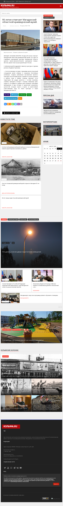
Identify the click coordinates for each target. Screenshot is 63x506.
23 (60, 158)
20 (52, 158)
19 (50, 158)
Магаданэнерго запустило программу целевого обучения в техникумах (39, 295)
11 (47, 156)
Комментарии (49, 17)
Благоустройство (7, 329)
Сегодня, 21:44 (5, 242)
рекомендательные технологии (20, 481)
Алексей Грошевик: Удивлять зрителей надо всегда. (14, 405)
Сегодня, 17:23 (5, 301)
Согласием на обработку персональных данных (37, 480)
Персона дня (48, 95)
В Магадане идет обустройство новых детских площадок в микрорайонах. (23, 340)
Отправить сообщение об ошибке (20, 52)
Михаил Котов (49, 107)
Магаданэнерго (24, 298)
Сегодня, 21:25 (5, 279)
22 (58, 158)
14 (55, 156)
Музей (4, 25)
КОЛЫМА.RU (7, 6)
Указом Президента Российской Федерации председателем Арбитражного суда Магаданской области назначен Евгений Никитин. (15, 285)
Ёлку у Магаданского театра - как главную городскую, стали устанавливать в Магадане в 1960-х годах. (15, 392)
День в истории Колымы (8, 193)
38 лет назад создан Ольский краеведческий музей (15, 198)
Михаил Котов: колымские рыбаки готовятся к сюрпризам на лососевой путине (52, 112)
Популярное (48, 15)
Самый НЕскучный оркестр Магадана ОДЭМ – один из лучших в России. (14, 409)
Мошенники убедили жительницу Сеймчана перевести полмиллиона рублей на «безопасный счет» (46, 285)
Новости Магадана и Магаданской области (10, 7)
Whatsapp (22, 94)
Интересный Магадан (11, 98)
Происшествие (13, 219)
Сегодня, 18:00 (36, 279)
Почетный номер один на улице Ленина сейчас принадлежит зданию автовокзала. (25, 376)
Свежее (4, 219)
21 (55, 158)
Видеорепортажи (17, 329)
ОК (20, 98)
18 (47, 158)
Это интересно (33, 219)
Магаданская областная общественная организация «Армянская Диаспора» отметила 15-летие (52, 131)
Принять (56, 484)
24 (44, 160)
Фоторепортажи (50, 122)
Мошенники (36, 290)
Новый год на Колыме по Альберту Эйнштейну (46, 387)
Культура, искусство (14, 25)
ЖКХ (13, 242)
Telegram (15, 94)
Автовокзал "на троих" (10, 373)
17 (44, 158)
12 (50, 156)
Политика (23, 219)
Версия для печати (8, 52)
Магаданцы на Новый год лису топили (13, 389)
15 (58, 156)
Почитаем (5, 356)
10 (44, 156)
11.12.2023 (4, 143)
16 (60, 156)
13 (52, 156)
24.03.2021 (4, 179)
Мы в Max (7, 94)
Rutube (29, 94)
